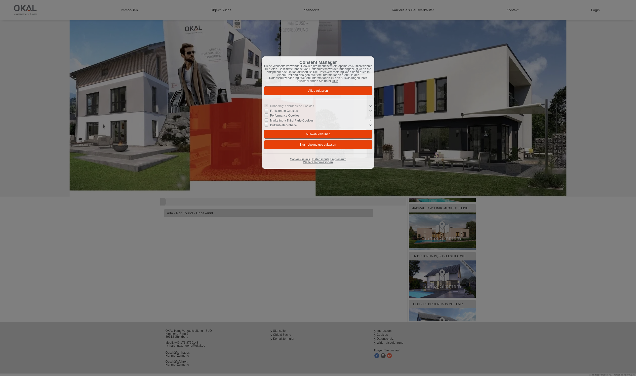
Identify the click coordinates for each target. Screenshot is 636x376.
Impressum (338, 159)
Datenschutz (320, 159)
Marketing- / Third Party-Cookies (292, 120)
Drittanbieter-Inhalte (283, 125)
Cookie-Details (300, 159)
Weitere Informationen (318, 162)
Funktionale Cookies (284, 111)
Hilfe (335, 81)
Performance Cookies (284, 115)
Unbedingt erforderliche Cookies (292, 106)
